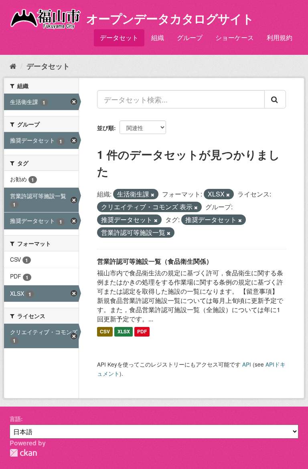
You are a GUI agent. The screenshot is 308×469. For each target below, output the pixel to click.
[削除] (152, 194)
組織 (157, 37)
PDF (142, 331)
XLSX (124, 331)
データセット (119, 37)
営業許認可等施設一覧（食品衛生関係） (155, 261)
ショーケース (234, 37)
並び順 (105, 128)
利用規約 (279, 37)
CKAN (23, 453)
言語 (15, 419)
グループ (190, 37)
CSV (105, 331)
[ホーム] (13, 65)
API (246, 364)
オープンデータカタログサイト (170, 18)
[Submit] (275, 99)
